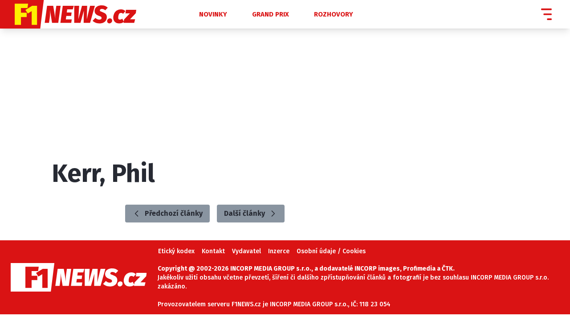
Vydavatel (246, 251)
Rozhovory (333, 14)
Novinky (213, 14)
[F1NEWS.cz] (92, 14)
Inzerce (278, 251)
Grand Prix (270, 14)
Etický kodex (176, 251)
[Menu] (546, 14)
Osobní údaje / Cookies (331, 251)
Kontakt (213, 251)
